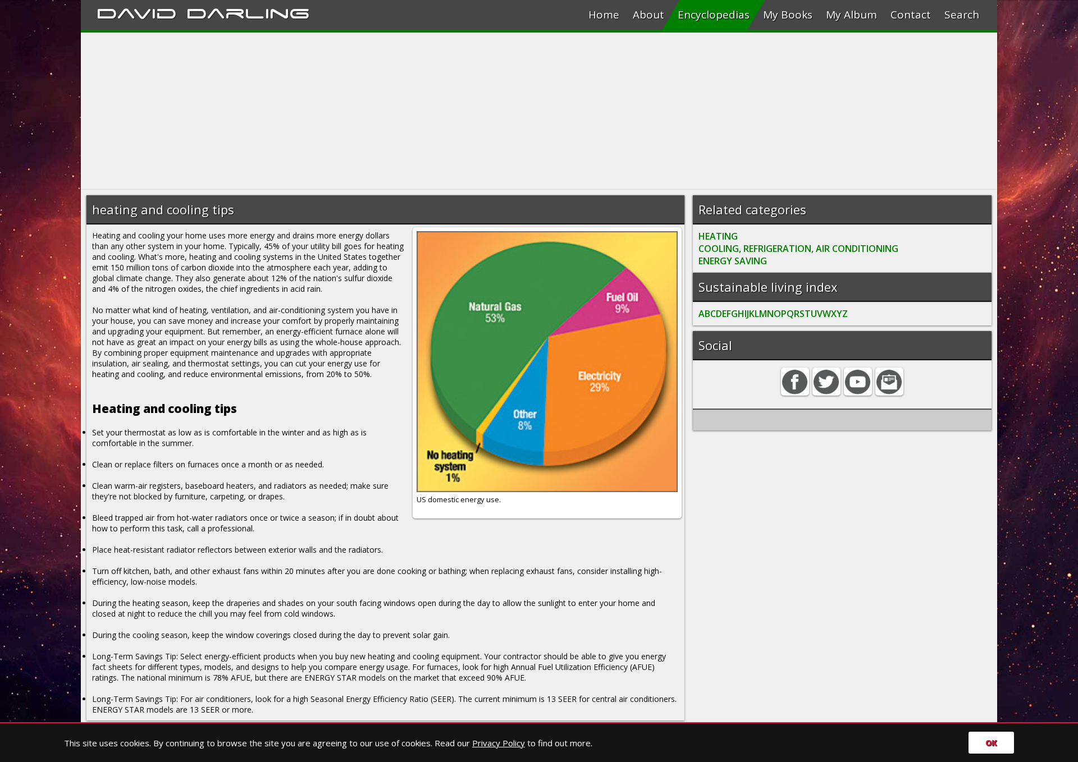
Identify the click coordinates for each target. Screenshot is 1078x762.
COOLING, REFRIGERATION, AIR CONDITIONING (798, 248)
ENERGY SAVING (732, 261)
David (137, 11)
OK (991, 742)
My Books (787, 14)
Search (961, 14)
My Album (851, 14)
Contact (910, 14)
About (648, 14)
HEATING (718, 236)
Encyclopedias (714, 14)
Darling (248, 11)
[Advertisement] (418, 111)
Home (603, 14)
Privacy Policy (498, 743)
